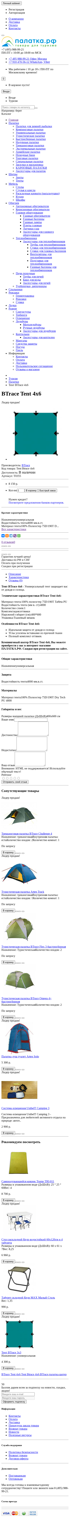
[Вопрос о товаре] (2, 546)
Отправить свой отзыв (15, 782)
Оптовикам (16, 1478)
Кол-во (13, 490)
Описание (15, 574)
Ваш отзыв (8, 765)
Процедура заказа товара (24, 1425)
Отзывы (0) (15, 580)
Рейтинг (6, 774)
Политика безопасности (23, 1452)
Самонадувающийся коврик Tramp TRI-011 (27, 1181)
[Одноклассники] (7, 535)
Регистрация (16, 9)
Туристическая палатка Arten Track (22, 891)
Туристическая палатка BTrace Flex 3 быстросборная (33, 946)
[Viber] (15, 535)
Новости (14, 1431)
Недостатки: (9, 750)
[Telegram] (11, 535)
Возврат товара (18, 1428)
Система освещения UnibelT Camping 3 (25, 1108)
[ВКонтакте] (3, 535)
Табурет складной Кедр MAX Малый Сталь (28, 1297)
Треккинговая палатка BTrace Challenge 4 (26, 833)
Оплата (13, 25)
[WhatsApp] (18, 535)
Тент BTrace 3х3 (11, 1352)
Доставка (14, 21)
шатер (63, 1374)
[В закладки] (5, 546)
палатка (54, 1374)
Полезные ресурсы (20, 1435)
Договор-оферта (18, 1458)
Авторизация (17, 12)
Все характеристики (13, 529)
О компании (16, 18)
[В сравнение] (9, 546)
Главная (13, 119)
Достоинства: (9, 735)
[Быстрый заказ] (16, 853)
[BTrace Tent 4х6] (35, 459)
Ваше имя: (7, 719)
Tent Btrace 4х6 (30, 1374)
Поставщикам (17, 1475)
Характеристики (19, 577)
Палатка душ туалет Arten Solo (20, 1056)
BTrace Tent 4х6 (10, 1374)
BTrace (44, 1374)
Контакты (15, 28)
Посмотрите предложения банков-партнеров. (36, 502)
